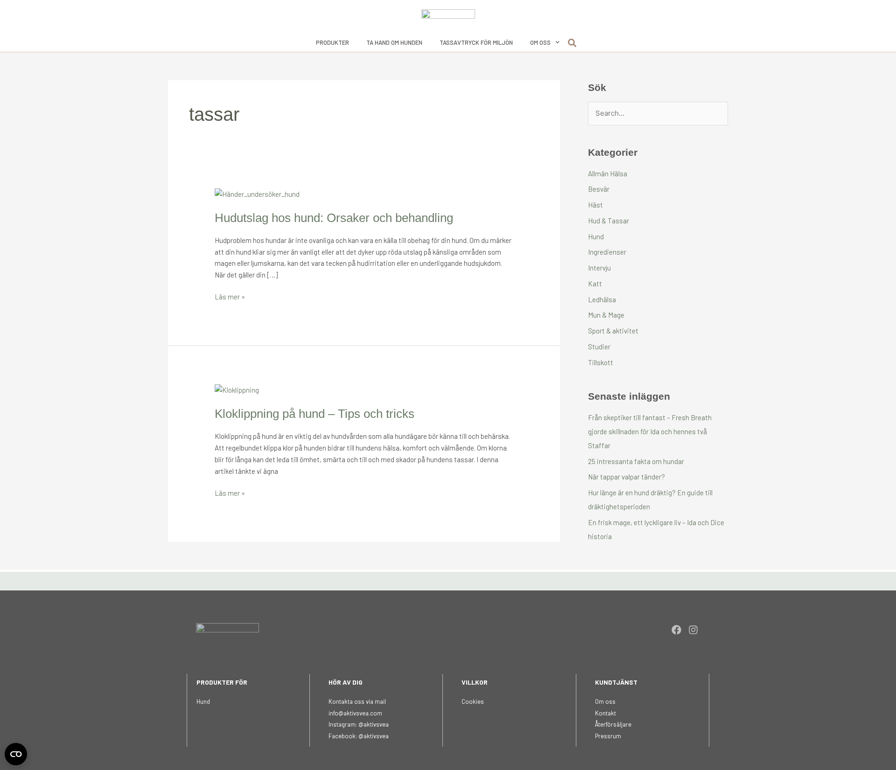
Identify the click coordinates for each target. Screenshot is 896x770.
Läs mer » (230, 296)
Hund (596, 236)
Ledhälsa (602, 299)
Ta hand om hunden (394, 42)
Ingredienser (607, 252)
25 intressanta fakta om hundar (636, 461)
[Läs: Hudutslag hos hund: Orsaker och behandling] (257, 193)
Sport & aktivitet (613, 330)
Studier (599, 346)
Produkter (332, 42)
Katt (595, 283)
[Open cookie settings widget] (16, 754)
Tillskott (600, 362)
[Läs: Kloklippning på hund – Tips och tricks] (237, 389)
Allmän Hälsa (607, 173)
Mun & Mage (606, 315)
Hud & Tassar (608, 220)
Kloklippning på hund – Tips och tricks (314, 414)
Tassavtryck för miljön (476, 42)
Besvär (598, 189)
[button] (572, 43)
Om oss (540, 42)
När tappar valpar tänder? (626, 476)
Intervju (599, 268)
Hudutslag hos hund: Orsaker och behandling (334, 218)
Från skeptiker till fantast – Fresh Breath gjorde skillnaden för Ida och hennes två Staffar (650, 431)
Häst (595, 205)
